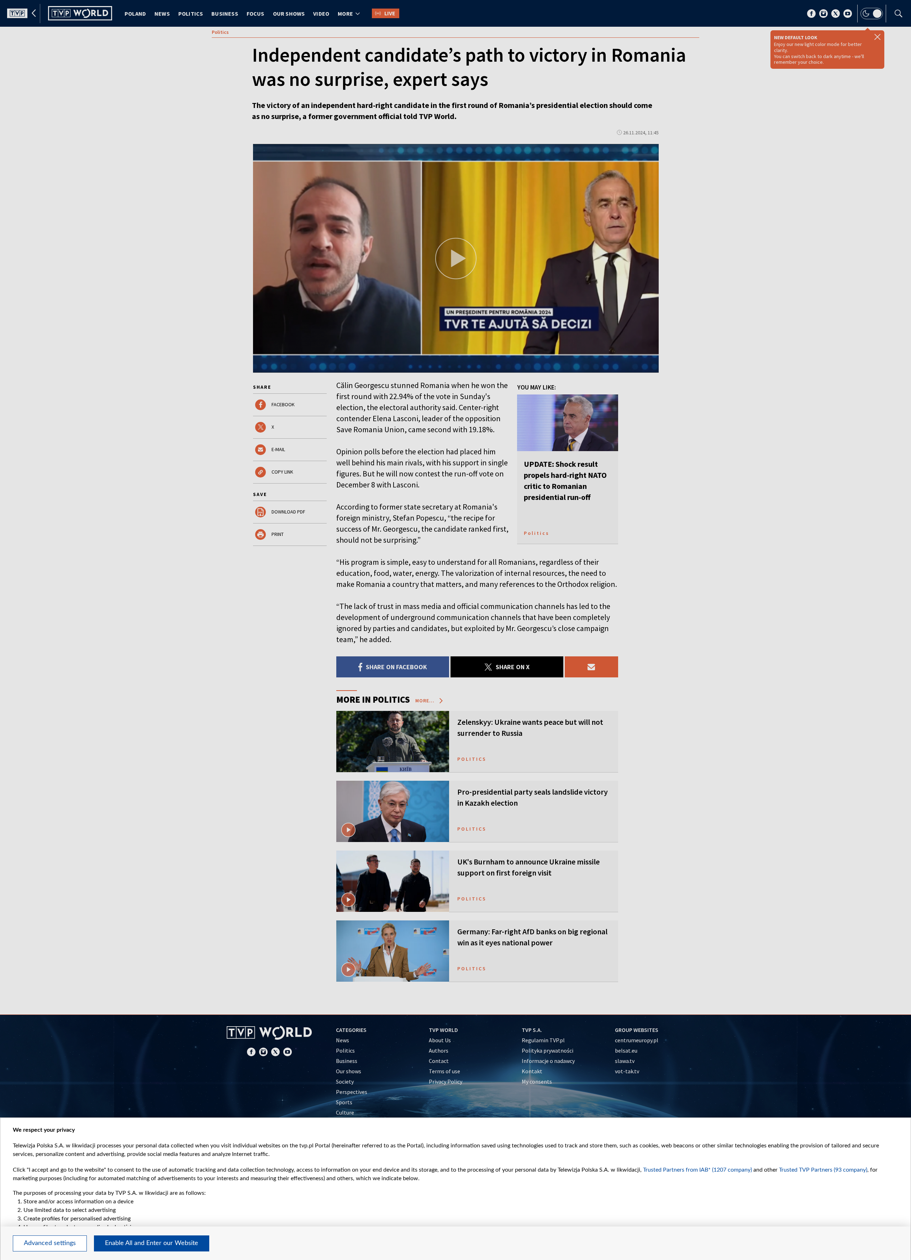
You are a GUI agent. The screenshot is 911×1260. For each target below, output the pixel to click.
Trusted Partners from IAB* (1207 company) (697, 1170)
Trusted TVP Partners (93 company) (823, 1170)
